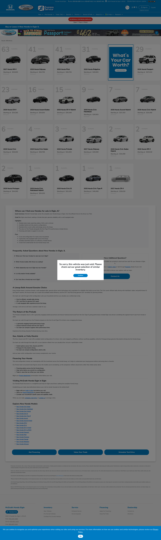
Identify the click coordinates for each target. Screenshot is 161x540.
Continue (80, 275)
